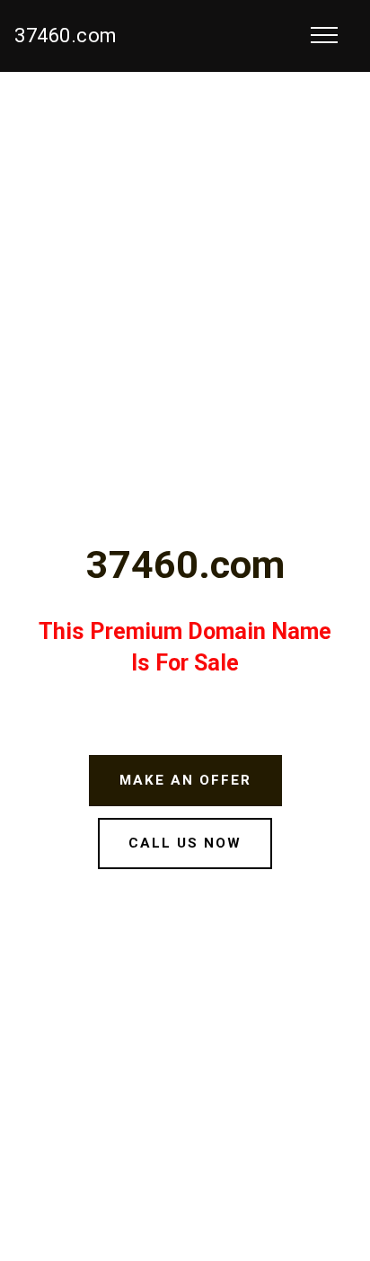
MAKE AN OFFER (185, 780)
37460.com (66, 35)
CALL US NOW (185, 843)
